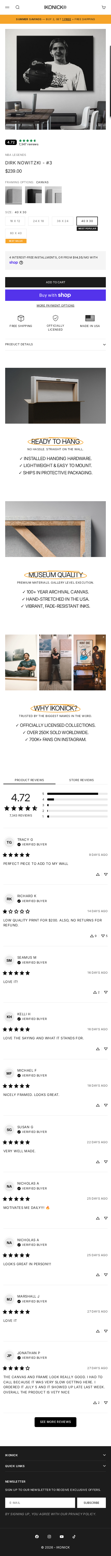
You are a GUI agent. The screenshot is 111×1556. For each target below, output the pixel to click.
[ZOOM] (104, 122)
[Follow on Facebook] (37, 1537)
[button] (75, 793)
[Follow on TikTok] (74, 1537)
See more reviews (55, 1422)
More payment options (56, 305)
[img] (32, 844)
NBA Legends (15, 155)
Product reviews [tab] (29, 780)
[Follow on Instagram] (49, 1537)
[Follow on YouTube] (62, 1537)
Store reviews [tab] (81, 780)
